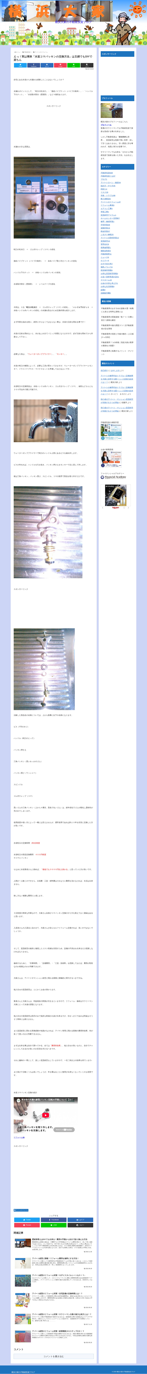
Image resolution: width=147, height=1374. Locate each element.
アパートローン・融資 (111, 183)
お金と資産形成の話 (110, 277)
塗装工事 (105, 212)
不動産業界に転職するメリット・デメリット (117, 352)
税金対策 (105, 231)
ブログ (104, 179)
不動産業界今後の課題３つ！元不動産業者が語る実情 (117, 327)
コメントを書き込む (54, 1356)
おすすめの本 (106, 264)
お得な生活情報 (107, 287)
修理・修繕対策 (107, 222)
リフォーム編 (19, 1137)
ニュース (105, 257)
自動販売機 (106, 293)
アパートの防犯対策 (110, 238)
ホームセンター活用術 (110, 218)
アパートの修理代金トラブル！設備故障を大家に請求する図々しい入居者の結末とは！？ (117, 379)
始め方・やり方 (108, 186)
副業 (103, 290)
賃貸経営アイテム (108, 215)
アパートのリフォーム (22, 1210)
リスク (104, 192)
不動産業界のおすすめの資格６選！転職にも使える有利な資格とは (117, 310)
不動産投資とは (108, 176)
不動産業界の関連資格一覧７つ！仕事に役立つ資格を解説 (117, 318)
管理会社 (105, 244)
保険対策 (105, 228)
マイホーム (106, 280)
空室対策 (105, 225)
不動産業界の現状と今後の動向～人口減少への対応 (117, 335)
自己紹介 (104, 371)
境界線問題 (106, 248)
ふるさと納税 (107, 235)
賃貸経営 (105, 241)
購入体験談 (106, 199)
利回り (104, 189)
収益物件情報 (106, 270)
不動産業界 (106, 254)
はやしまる (115, 371)
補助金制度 (106, 251)
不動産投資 (107, 173)
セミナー (105, 261)
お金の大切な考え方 (109, 283)
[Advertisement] (53, 122)
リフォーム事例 (107, 205)
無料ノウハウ (106, 267)
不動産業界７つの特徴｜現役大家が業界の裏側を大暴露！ (117, 344)
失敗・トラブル (108, 196)
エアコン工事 (106, 209)
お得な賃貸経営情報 (109, 274)
